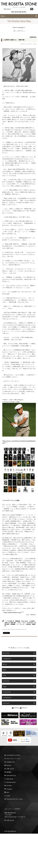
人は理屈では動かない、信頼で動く (14, 39)
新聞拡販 (17, 621)
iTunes (21, 799)
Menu (3, 16)
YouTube (9, 785)
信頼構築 (13, 624)
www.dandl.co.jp (11, 775)
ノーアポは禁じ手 (9, 621)
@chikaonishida (11, 782)
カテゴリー (23, 44)
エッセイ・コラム (31, 44)
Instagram (9, 789)
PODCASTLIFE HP (11, 799)
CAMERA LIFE (10, 762)
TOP (19, 31)
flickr (7, 792)
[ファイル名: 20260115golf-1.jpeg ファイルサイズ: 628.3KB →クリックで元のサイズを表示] (19, 65)
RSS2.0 (16, 708)
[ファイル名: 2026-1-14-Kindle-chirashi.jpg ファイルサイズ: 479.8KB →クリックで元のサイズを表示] (19, 470)
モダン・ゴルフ (22, 622)
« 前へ (15, 31)
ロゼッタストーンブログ (13, 758)
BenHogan (30, 622)
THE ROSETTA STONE (13, 755)
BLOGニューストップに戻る (20, 648)
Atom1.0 (24, 708)
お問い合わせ (10, 768)
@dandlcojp (9, 779)
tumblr (8, 795)
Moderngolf (24, 621)
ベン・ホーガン (20, 624)
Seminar (8, 765)
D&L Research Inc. (10, 812)
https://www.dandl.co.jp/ (12, 612)
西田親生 (9, 772)
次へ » (23, 31)
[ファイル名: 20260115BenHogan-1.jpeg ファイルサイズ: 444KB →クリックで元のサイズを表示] (19, 419)
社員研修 (28, 624)
